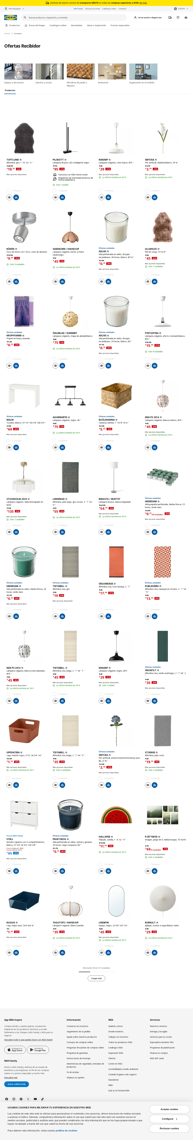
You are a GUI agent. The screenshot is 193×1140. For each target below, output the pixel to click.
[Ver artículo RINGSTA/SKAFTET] (119, 477)
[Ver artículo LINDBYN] (119, 901)
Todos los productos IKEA (120, 1042)
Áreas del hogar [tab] (37, 25)
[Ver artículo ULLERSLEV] (166, 227)
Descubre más (11, 1077)
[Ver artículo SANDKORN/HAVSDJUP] (73, 227)
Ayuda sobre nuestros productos (82, 1037)
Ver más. (143, 2)
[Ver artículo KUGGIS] (27, 901)
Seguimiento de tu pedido (78, 1031)
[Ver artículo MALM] (27, 395)
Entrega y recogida (158, 1031)
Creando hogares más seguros (122, 1074)
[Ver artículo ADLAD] (119, 227)
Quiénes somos (115, 1026)
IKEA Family (78, 8)
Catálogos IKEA (115, 1047)
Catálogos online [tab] (58, 25)
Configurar (168, 1119)
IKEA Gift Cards (157, 1058)
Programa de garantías (77, 1053)
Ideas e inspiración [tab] (96, 25)
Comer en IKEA (115, 1063)
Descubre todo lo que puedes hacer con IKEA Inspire (28, 1039)
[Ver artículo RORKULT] (166, 901)
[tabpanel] (96, 542)
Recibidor (18, 33)
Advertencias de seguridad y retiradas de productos (85, 1065)
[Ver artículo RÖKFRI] (27, 227)
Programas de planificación (162, 1047)
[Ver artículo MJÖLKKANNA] (119, 395)
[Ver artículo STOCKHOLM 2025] (27, 477)
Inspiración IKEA (115, 1053)
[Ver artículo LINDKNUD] (73, 477)
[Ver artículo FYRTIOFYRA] (166, 311)
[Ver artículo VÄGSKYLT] (166, 646)
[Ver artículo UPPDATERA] (27, 730)
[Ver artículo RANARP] (119, 138)
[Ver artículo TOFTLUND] (27, 138)
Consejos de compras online (80, 1042)
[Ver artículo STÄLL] (27, 815)
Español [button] (181, 8)
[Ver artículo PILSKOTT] (73, 138)
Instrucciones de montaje (78, 1058)
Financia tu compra (159, 1053)
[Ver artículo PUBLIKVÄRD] (166, 562)
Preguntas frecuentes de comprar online (85, 1047)
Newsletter (113, 1079)
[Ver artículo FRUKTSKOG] (73, 815)
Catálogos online (109, 8)
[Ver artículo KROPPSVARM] (27, 311)
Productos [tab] (14, 25)
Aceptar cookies (169, 1109)
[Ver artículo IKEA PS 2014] (166, 395)
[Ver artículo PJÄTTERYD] (166, 815)
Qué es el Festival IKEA (118, 1090)
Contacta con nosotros (77, 1026)
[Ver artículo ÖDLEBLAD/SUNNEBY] (73, 311)
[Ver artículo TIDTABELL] (73, 562)
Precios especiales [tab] (120, 25)
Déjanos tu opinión (75, 1077)
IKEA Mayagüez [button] (15, 8)
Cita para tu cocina (92, 8)
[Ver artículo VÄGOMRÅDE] (119, 562)
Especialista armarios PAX (162, 1042)
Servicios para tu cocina (161, 1037)
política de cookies (66, 1130)
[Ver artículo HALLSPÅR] (119, 815)
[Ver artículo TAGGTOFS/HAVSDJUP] (73, 901)
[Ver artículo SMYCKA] (166, 138)
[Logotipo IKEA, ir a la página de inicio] (10, 17)
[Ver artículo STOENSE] (166, 730)
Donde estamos (115, 1031)
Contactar (122, 8)
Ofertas (7, 33)
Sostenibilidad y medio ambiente (123, 1069)
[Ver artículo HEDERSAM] (166, 477)
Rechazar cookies (169, 1128)
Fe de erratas (73, 1072)
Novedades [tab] (77, 25)
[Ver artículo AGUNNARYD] (73, 395)
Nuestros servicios (158, 1026)
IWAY (110, 1085)
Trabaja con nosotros (118, 1037)
